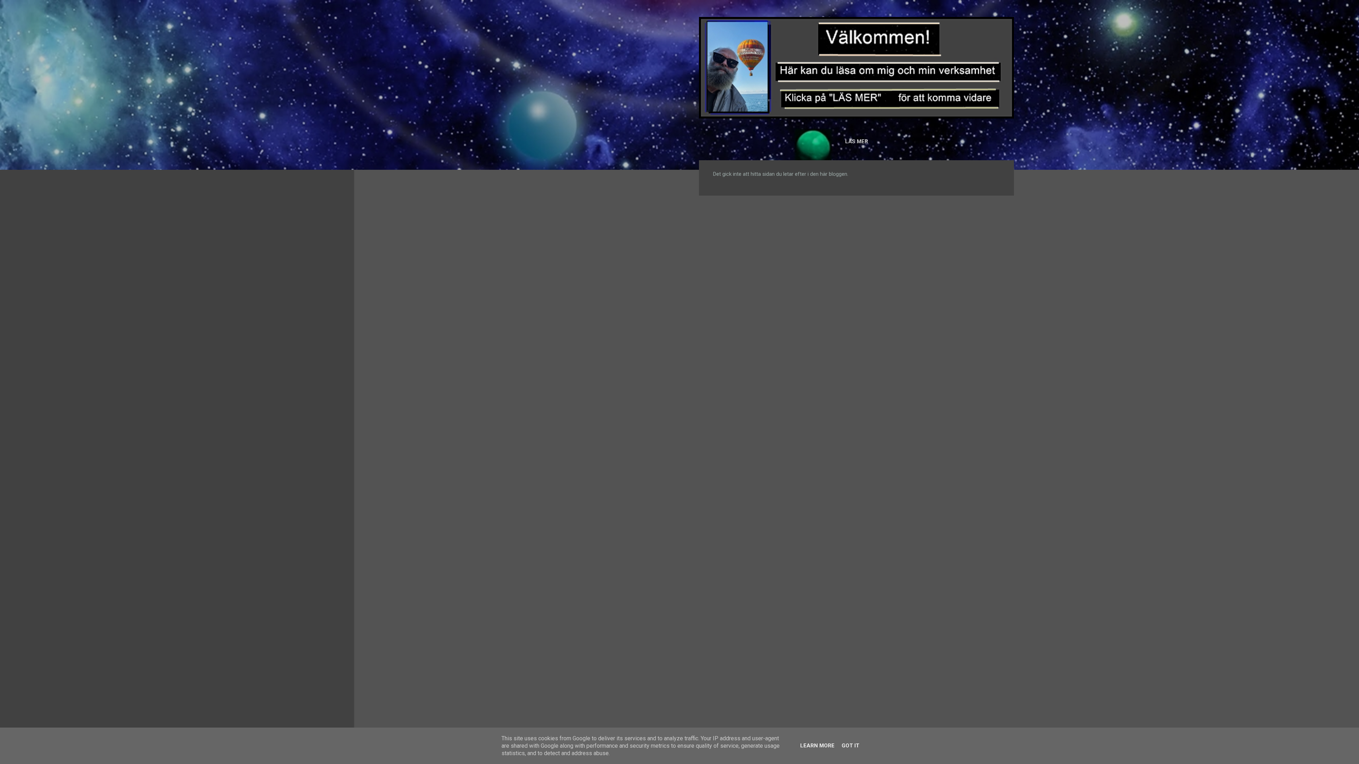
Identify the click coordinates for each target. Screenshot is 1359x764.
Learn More (817, 745)
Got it (850, 745)
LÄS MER (856, 141)
